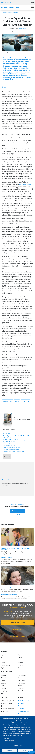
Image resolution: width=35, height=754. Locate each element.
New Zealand (21, 683)
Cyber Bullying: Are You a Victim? (12, 447)
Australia (3, 675)
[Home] (10, 8)
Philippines (21, 688)
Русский (20, 665)
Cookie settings (17, 745)
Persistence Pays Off (6, 557)
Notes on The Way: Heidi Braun (9, 587)
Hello (4, 432)
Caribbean (3, 683)
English (3, 668)
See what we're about (17, 622)
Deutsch (3, 662)
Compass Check (7, 401)
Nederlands (21, 660)
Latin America (21, 675)
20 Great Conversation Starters (11, 449)
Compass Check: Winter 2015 (10, 12)
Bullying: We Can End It (9, 445)
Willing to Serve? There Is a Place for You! (13, 451)
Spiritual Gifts (25, 401)
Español (20, 654)
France (2, 685)
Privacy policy (6, 738)
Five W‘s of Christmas (8, 434)
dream (17, 401)
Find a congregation (17, 629)
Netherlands (21, 680)
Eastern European (5, 665)
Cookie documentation (8, 740)
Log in (32, 2)
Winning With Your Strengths (9, 594)
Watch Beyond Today (17, 637)
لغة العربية (3, 654)
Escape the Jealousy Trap (9, 443)
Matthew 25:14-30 (25, 184)
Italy (2, 693)
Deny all (9, 750)
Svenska (20, 668)
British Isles (4, 678)
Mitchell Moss (22, 28)
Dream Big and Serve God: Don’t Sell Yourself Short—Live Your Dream (17, 436)
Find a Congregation (6, 2)
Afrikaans (3, 660)
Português (20, 662)
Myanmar (20, 678)
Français (20, 657)
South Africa (21, 691)
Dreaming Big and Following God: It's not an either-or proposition (15, 549)
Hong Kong (4, 691)
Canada (3, 680)
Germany (3, 688)
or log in (17, 514)
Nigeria (20, 685)
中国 (2, 657)
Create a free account (17, 511)
